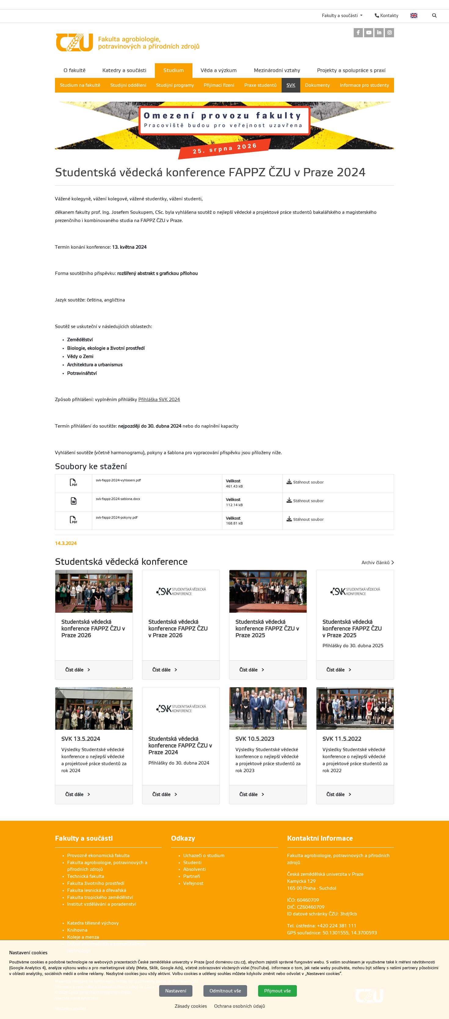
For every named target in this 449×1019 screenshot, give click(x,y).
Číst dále (74, 669)
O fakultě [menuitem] (75, 70)
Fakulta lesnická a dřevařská (96, 890)
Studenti (192, 862)
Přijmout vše (277, 990)
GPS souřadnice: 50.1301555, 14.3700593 (332, 932)
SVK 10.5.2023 (254, 739)
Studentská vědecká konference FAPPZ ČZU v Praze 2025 (267, 628)
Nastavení (175, 990)
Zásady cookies (191, 1006)
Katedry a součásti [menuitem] (124, 70)
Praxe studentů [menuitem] (260, 85)
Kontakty (388, 15)
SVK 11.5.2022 (342, 739)
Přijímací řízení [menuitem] (219, 85)
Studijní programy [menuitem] (175, 85)
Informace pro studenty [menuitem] (364, 85)
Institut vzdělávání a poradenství (101, 904)
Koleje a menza (83, 937)
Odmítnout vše (225, 990)
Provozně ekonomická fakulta (98, 855)
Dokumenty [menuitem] (317, 85)
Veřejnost (193, 883)
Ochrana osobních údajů (239, 1006)
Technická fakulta (85, 876)
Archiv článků (376, 562)
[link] (358, 33)
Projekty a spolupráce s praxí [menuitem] (351, 70)
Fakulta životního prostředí (95, 883)
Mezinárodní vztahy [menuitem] (277, 70)
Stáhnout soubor (308, 482)
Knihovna (77, 930)
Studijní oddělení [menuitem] (128, 85)
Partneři (191, 876)
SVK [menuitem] (291, 85)
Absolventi (194, 869)
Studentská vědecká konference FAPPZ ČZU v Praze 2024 (180, 745)
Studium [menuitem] (173, 70)
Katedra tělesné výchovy (93, 923)
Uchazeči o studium (203, 855)
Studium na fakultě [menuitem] (80, 85)
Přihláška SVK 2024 (159, 399)
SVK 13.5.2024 (80, 739)
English (414, 15)
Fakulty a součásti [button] (340, 15)
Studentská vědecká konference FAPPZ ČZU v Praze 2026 (93, 628)
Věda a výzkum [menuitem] (219, 70)
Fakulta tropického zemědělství (100, 897)
